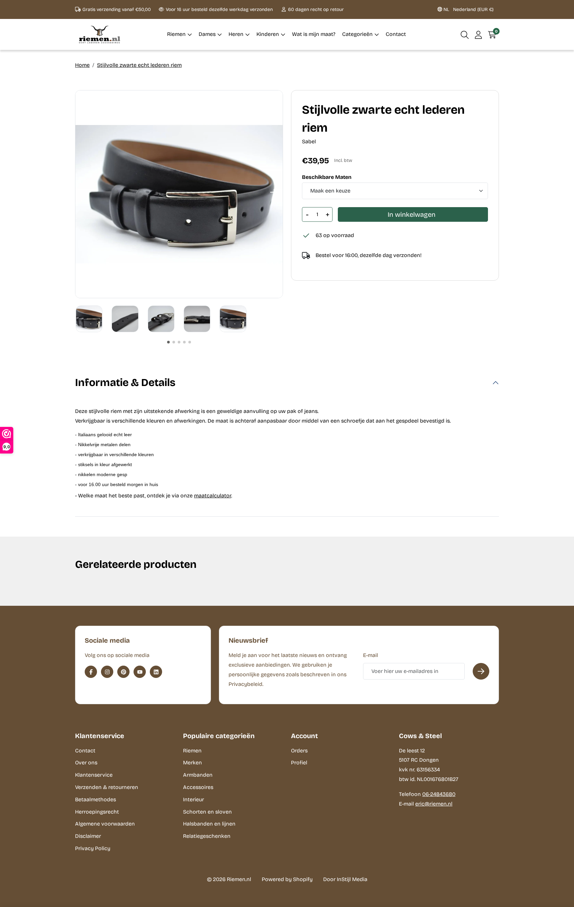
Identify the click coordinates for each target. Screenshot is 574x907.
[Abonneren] (481, 671)
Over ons (86, 762)
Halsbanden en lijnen (209, 824)
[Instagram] (107, 672)
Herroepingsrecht (97, 812)
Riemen (192, 750)
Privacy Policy (92, 848)
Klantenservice (94, 775)
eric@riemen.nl (433, 804)
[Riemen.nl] (99, 34)
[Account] (478, 34)
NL (468, 9)
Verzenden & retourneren (106, 787)
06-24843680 (438, 794)
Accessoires (198, 787)
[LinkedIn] (156, 672)
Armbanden (198, 775)
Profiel (299, 762)
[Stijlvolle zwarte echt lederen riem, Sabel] (179, 194)
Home (82, 65)
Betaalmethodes (95, 799)
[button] (465, 34)
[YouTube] (140, 672)
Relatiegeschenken (207, 836)
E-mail (370, 655)
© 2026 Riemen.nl (229, 879)
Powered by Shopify (287, 879)
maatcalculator (212, 495)
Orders (299, 750)
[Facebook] (91, 672)
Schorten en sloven (207, 812)
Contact (85, 750)
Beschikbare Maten (326, 177)
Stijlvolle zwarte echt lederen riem (139, 65)
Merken (192, 762)
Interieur (193, 799)
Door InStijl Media (345, 879)
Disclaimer (88, 836)
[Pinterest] (123, 672)
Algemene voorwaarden (105, 824)
